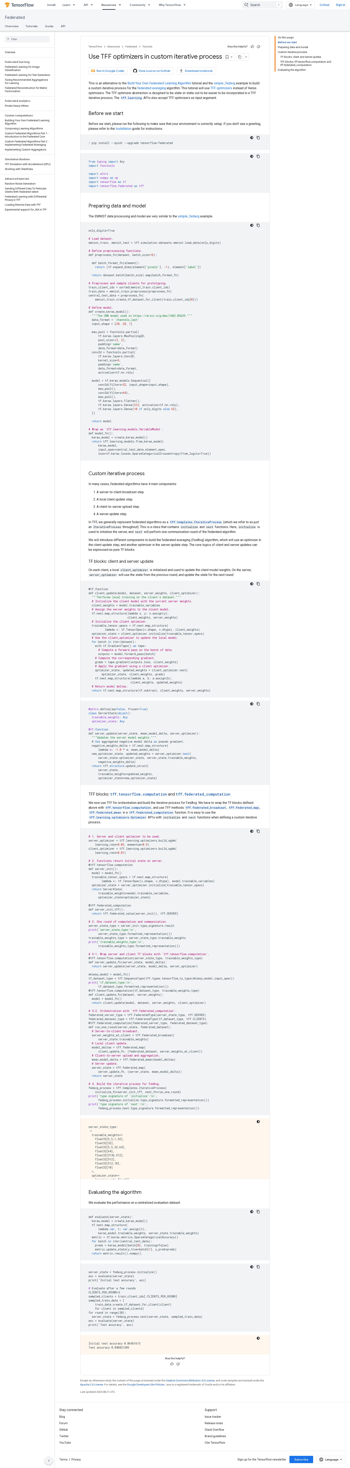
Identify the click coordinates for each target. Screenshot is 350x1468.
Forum (63, 1423)
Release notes (214, 1423)
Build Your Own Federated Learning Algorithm (159, 83)
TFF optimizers (221, 88)
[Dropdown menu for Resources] (121, 5)
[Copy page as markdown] (239, 57)
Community (137, 5)
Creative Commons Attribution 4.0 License (190, 1380)
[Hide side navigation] (49, 1461)
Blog (62, 1416)
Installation (123, 129)
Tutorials (32, 26)
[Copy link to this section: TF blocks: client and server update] (158, 561)
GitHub (325, 5)
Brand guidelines (215, 1436)
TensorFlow (95, 46)
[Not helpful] (258, 47)
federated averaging (151, 88)
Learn (66, 5)
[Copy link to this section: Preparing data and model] (150, 206)
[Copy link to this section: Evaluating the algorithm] (145, 1192)
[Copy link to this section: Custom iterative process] (149, 473)
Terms (63, 1459)
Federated (15, 17)
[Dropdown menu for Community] (150, 5)
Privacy (76, 1459)
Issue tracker (213, 1416)
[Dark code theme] (252, 137)
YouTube (65, 1442)
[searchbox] (27, 39)
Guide (49, 26)
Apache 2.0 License (91, 1384)
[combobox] (262, 5)
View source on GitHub (154, 71)
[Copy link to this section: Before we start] (127, 113)
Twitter (64, 1436)
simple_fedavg (224, 83)
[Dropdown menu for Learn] (75, 5)
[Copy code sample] (258, 137)
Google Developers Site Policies (145, 1384)
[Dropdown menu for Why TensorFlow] (186, 5)
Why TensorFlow (170, 5)
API (86, 5)
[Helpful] (252, 47)
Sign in (340, 4)
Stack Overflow (214, 1429)
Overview (11, 26)
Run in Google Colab (110, 71)
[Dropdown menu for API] (93, 5)
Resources (108, 5)
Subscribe (301, 1459)
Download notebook (199, 71)
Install (51, 5)
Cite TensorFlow (215, 1442)
